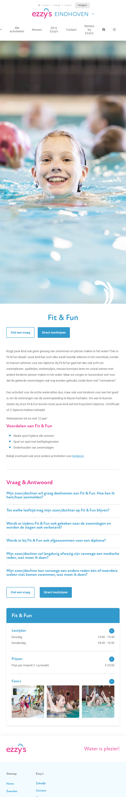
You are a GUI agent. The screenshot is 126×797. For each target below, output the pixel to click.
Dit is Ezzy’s (54, 29)
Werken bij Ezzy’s (89, 29)
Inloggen (82, 5)
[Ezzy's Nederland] (42, 13)
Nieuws (37, 29)
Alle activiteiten (17, 29)
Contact (68, 5)
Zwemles (11, 791)
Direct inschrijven (54, 332)
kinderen (78, 456)
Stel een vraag (20, 332)
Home (10, 783)
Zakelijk (56, 5)
